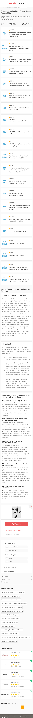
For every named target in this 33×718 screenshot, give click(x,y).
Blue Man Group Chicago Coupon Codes (14, 603)
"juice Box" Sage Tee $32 (16, 255)
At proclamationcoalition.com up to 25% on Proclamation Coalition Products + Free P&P (19, 170)
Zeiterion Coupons (24, 637)
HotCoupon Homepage (12, 535)
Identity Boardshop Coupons (10, 596)
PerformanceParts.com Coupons (11, 607)
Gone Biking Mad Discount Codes (11, 630)
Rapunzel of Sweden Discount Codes (13, 592)
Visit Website (16, 524)
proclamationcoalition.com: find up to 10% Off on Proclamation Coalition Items (20, 34)
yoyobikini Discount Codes (9, 633)
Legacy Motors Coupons (9, 637)
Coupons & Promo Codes (13, 530)
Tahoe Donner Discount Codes (11, 600)
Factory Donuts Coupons (9, 641)
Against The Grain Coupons (10, 615)
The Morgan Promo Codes (9, 622)
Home (5, 24)
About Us (3, 716)
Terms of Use (11, 716)
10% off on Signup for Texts (17, 231)
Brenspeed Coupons (8, 626)
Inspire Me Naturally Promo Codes (12, 611)
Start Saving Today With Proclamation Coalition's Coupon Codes (19, 48)
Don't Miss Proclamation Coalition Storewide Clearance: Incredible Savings (19, 207)
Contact (28, 716)
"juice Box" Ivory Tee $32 (16, 243)
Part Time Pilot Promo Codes (10, 618)
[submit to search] (27, 7)
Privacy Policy (20, 716)
